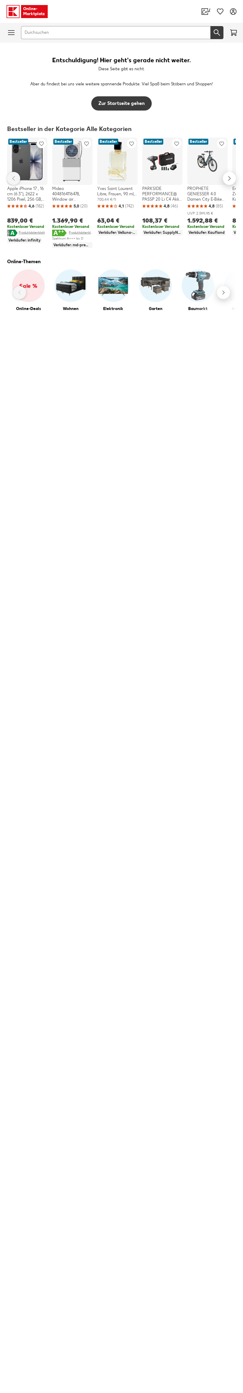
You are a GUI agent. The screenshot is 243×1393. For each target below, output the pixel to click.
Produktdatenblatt (32, 232)
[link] (206, 11)
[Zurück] (19, 292)
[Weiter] (223, 292)
